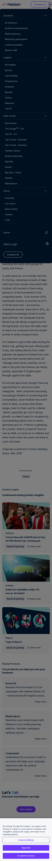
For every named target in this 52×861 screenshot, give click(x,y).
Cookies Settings (26, 840)
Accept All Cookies (26, 856)
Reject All (26, 848)
